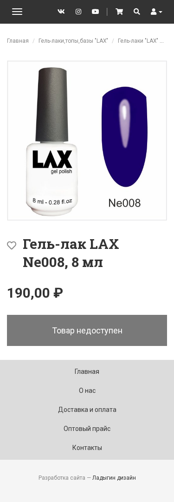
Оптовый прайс (87, 428)
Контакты (87, 447)
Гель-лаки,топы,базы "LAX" (73, 41)
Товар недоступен (87, 330)
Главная (18, 41)
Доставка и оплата (87, 409)
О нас (87, 390)
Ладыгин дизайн (114, 478)
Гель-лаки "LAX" (138, 41)
